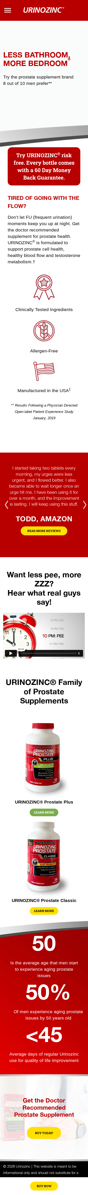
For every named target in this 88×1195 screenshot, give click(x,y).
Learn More (44, 812)
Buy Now (44, 1186)
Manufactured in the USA (44, 390)
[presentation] (6, 505)
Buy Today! (44, 1133)
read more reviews (44, 531)
